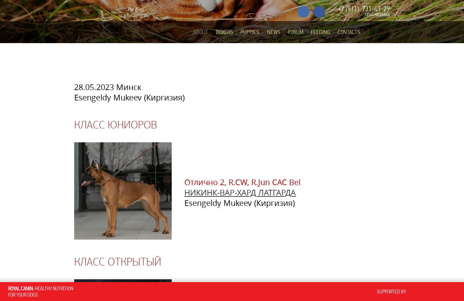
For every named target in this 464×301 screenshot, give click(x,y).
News (273, 32)
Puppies (250, 32)
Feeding (320, 32)
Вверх (435, 260)
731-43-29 (364, 8)
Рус (131, 9)
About (200, 32)
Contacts (349, 32)
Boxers (224, 32)
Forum (295, 32)
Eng (141, 9)
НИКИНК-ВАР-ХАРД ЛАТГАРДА (240, 192)
